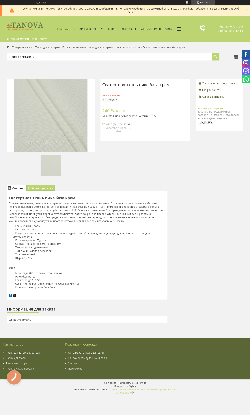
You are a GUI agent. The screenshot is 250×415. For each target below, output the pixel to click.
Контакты (129, 29)
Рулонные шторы (16, 363)
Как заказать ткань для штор (86, 352)
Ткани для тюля (16, 358)
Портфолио (75, 368)
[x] (14, 295)
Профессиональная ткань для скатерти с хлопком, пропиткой (101, 47)
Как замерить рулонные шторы (87, 358)
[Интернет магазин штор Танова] (25, 26)
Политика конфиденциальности (158, 389)
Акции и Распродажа (156, 29)
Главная (62, 29)
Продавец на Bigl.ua (125, 386)
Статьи (72, 363)
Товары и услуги (86, 29)
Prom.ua (141, 382)
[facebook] (10, 295)
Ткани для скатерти (47, 47)
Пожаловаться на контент (125, 389)
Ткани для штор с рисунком (23, 352)
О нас (112, 29)
